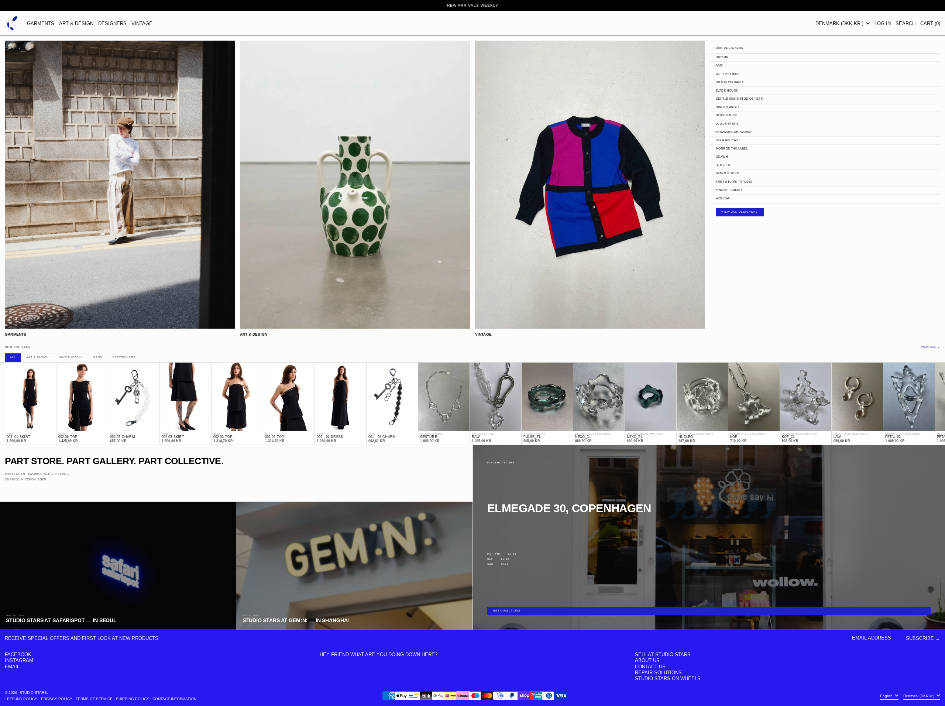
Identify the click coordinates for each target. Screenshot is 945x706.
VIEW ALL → (930, 347)
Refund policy (22, 699)
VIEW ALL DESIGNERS (739, 211)
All (13, 357)
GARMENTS (40, 23)
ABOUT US (647, 660)
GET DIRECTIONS (507, 610)
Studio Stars (33, 692)
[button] (905, 23)
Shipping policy (132, 699)
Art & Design (37, 357)
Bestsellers (124, 357)
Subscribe (920, 638)
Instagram (19, 660)
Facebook (18, 654)
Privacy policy (56, 699)
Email (12, 666)
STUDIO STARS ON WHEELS (668, 678)
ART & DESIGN (76, 23)
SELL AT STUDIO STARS (663, 654)
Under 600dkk (71, 357)
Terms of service (94, 699)
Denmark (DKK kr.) (840, 23)
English (887, 696)
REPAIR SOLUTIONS (658, 672)
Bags (97, 357)
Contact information (174, 699)
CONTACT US (650, 666)
